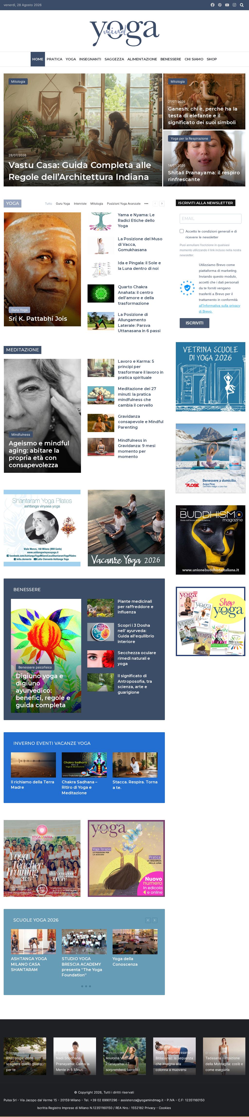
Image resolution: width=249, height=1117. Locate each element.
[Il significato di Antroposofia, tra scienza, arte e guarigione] (100, 682)
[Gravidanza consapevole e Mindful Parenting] (101, 423)
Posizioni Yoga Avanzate (124, 203)
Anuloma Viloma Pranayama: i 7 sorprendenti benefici (123, 1064)
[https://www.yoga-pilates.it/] (42, 528)
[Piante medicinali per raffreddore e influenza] (100, 608)
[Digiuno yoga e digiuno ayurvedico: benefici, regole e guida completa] (46, 656)
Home (37, 59)
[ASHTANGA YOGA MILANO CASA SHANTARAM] (33, 941)
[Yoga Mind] (124, 33)
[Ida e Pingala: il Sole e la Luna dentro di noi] (101, 269)
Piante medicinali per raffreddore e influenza (135, 607)
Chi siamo (194, 59)
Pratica (54, 59)
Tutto (48, 203)
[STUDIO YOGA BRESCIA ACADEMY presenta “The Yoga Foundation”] (84, 941)
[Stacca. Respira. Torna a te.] (135, 765)
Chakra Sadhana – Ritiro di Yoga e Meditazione (79, 787)
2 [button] (82, 986)
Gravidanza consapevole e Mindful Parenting (140, 422)
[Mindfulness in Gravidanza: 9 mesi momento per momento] (101, 447)
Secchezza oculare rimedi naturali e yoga (137, 658)
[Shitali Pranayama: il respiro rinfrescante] (204, 158)
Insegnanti (90, 59)
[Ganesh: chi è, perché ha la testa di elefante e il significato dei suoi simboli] (204, 101)
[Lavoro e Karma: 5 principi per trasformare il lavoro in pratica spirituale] (101, 368)
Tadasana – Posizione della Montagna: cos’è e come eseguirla (224, 1064)
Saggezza (114, 59)
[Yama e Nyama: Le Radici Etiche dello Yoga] (101, 221)
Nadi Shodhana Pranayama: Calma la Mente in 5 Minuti (72, 1064)
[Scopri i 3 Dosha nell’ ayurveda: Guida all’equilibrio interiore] (100, 632)
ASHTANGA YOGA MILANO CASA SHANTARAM (29, 964)
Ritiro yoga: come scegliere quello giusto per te (24, 1064)
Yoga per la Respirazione (189, 138)
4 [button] (90, 986)
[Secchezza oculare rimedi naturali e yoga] (100, 658)
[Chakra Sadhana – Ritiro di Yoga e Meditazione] (84, 765)
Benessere (170, 59)
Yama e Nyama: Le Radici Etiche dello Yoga (136, 220)
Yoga (71, 59)
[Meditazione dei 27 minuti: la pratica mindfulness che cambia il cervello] (101, 395)
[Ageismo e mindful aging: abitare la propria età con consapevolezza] (42, 416)
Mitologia (18, 81)
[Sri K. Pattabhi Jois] (42, 269)
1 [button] (78, 986)
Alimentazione (142, 59)
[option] (124, 130)
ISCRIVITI (194, 323)
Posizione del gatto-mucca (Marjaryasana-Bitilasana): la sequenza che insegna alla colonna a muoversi (174, 1058)
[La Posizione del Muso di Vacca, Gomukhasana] (101, 245)
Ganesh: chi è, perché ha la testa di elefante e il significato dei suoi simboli (203, 115)
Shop (212, 59)
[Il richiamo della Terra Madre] (33, 765)
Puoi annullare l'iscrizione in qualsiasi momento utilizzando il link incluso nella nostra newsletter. (210, 250)
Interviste (80, 203)
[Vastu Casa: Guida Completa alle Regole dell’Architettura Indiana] (83, 129)
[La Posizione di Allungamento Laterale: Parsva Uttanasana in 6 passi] (101, 321)
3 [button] (86, 986)
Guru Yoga (63, 203)
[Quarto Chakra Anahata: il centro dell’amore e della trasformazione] (101, 293)
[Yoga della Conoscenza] (135, 941)
